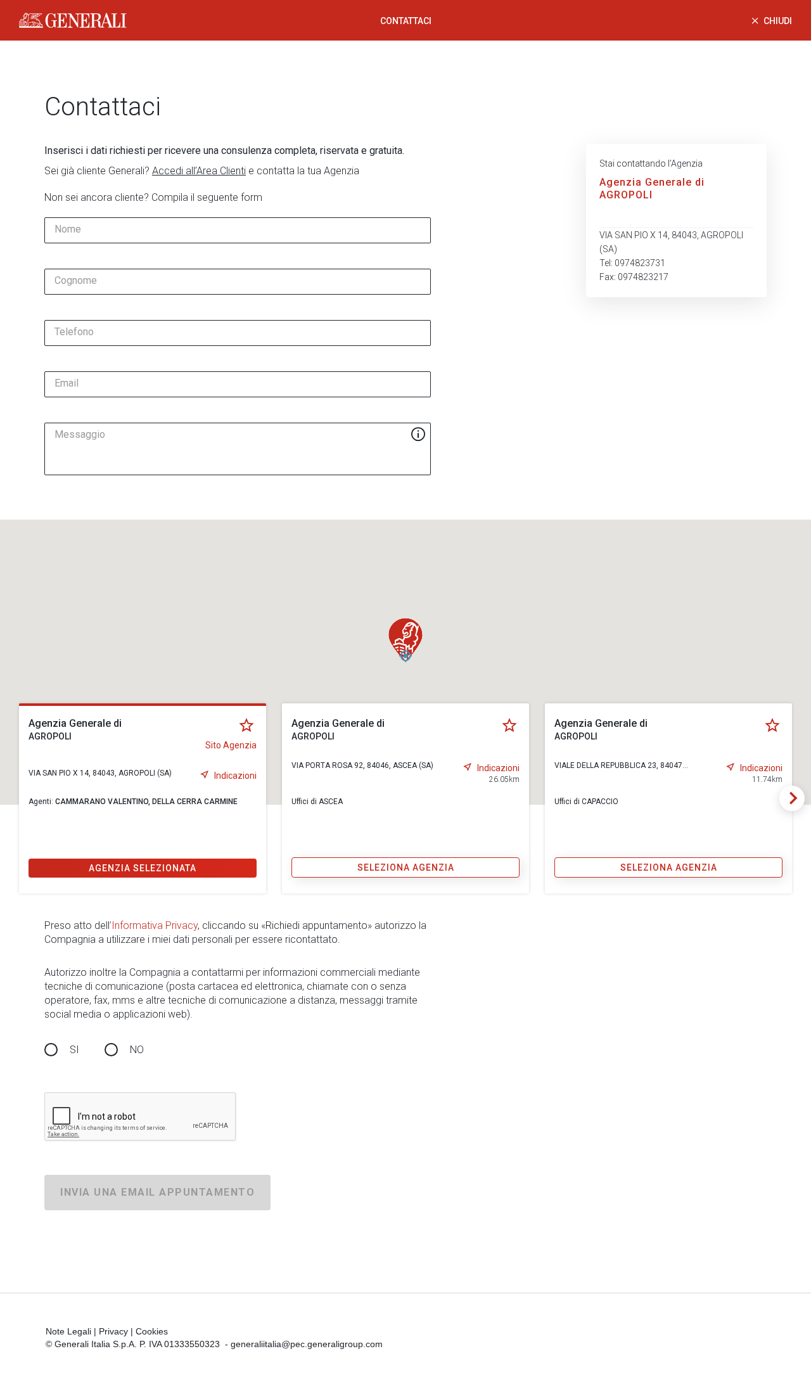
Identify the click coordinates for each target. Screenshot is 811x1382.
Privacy (113, 1331)
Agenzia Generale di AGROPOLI (652, 188)
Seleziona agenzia (405, 867)
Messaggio (79, 435)
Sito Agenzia (231, 745)
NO (137, 1050)
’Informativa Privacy (154, 925)
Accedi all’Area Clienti (199, 171)
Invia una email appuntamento (157, 1192)
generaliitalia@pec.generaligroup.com (307, 1344)
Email (66, 383)
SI (74, 1050)
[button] (405, 640)
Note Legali (68, 1331)
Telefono (74, 332)
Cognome (75, 281)
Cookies (152, 1331)
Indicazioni (235, 776)
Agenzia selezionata (142, 868)
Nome (67, 229)
